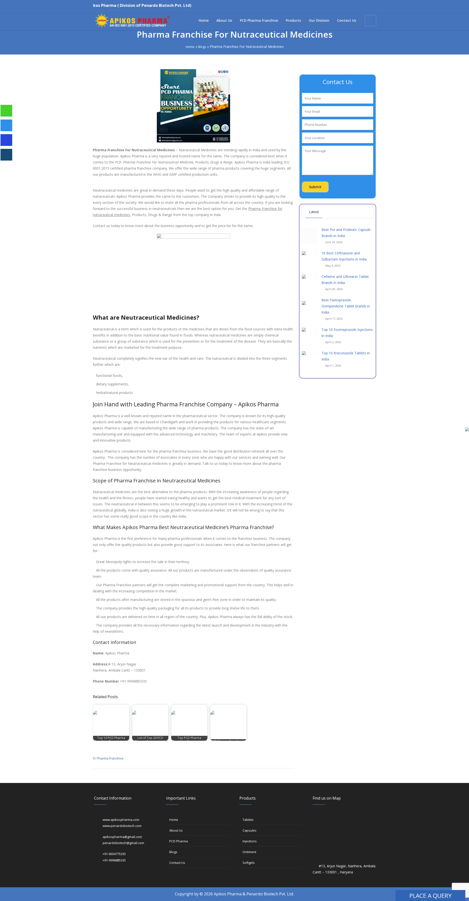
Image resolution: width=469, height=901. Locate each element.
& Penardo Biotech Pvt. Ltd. (268, 894)
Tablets (248, 819)
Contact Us (177, 862)
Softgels (249, 862)
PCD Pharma (178, 841)
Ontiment (249, 852)
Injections (250, 841)
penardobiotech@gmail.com (123, 843)
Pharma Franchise (110, 758)
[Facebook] (340, 6)
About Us (176, 830)
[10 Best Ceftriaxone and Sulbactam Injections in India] (310, 258)
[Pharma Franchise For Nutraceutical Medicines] (193, 105)
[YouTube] (364, 6)
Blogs (202, 46)
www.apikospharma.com (121, 819)
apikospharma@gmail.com (122, 837)
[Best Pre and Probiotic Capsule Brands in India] (310, 236)
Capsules (249, 830)
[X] (115, 871)
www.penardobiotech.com (122, 826)
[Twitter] (356, 6)
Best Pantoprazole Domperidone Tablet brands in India (345, 306)
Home (190, 46)
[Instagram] (348, 6)
